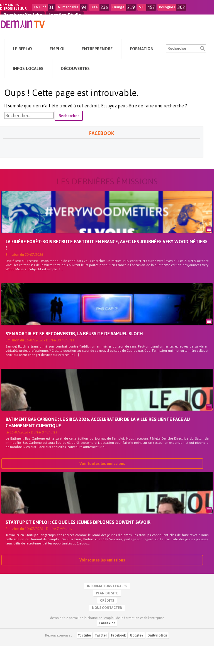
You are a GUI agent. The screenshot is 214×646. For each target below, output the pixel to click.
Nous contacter (107, 608)
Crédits (107, 600)
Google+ (137, 635)
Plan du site (107, 593)
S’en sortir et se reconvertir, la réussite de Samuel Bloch (74, 333)
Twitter (101, 635)
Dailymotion (157, 635)
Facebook (118, 635)
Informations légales (107, 586)
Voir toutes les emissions (102, 463)
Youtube (84, 635)
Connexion (107, 623)
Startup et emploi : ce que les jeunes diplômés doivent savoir (78, 522)
